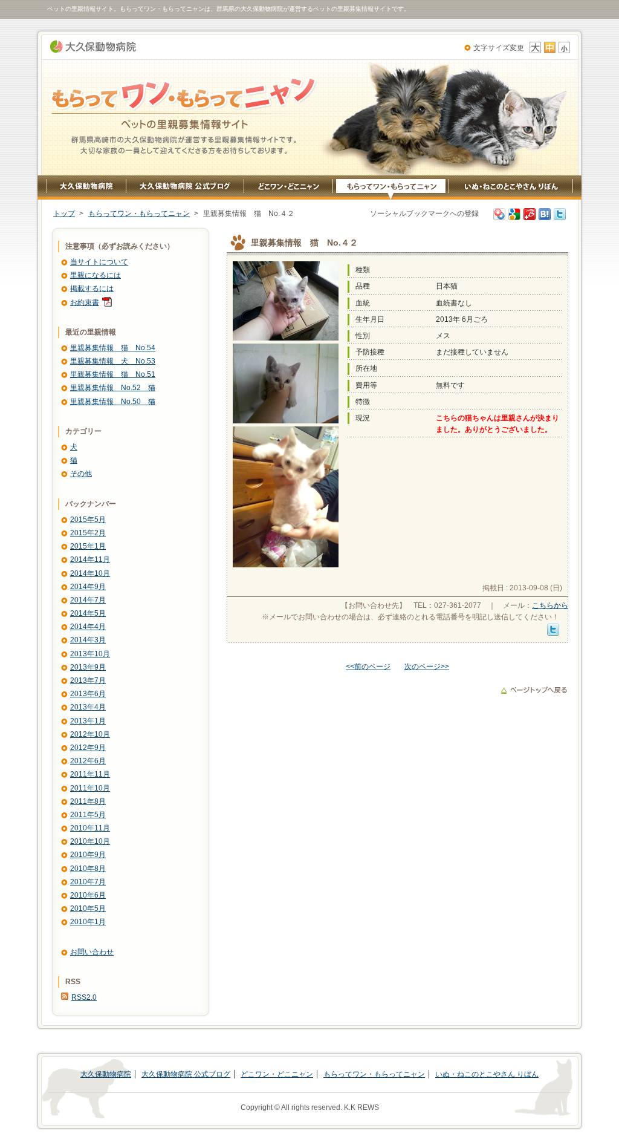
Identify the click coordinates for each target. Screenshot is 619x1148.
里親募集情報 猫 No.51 (112, 374)
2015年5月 (88, 519)
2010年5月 (88, 908)
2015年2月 (88, 533)
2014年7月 (88, 600)
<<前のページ (368, 666)
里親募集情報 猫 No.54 (112, 348)
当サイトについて (99, 262)
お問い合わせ (92, 952)
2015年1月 (88, 546)
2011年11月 (90, 774)
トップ (64, 213)
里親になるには (95, 275)
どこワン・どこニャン (288, 188)
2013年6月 (88, 694)
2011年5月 (88, 814)
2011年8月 (88, 801)
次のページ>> (426, 666)
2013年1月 (88, 721)
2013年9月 (88, 667)
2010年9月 (88, 854)
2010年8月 (88, 868)
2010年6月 (88, 895)
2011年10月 (90, 788)
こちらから (550, 605)
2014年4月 (88, 626)
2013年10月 (90, 654)
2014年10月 (90, 573)
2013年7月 (88, 680)
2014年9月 (88, 586)
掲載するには (92, 288)
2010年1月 (88, 922)
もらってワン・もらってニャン (391, 188)
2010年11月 (90, 828)
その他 (81, 473)
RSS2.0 (84, 997)
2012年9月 (88, 747)
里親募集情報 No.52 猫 (112, 387)
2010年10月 (90, 841)
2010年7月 (88, 882)
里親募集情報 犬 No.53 (112, 361)
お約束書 (84, 302)
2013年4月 (88, 707)
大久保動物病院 (93, 47)
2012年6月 (88, 761)
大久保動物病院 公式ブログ (185, 188)
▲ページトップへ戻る (533, 690)
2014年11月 (90, 559)
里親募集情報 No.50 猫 (112, 401)
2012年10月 (90, 734)
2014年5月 (88, 613)
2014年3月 (88, 640)
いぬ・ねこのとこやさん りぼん (511, 188)
